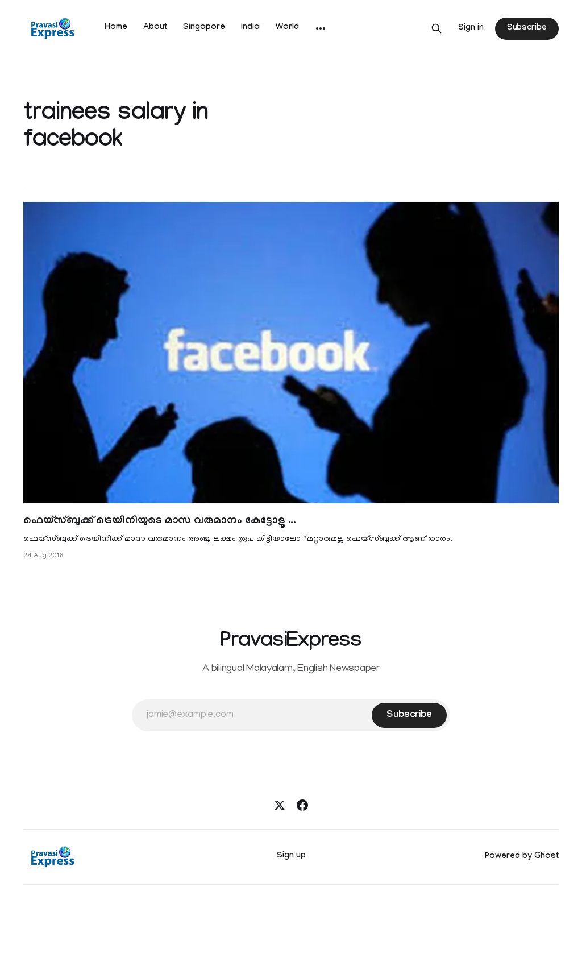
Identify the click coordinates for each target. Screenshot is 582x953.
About (155, 28)
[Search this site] (436, 28)
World (287, 28)
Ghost (546, 857)
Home (116, 28)
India (250, 28)
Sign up (291, 856)
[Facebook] (302, 805)
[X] (279, 805)
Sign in (471, 28)
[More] (320, 28)
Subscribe (527, 28)
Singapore (204, 28)
